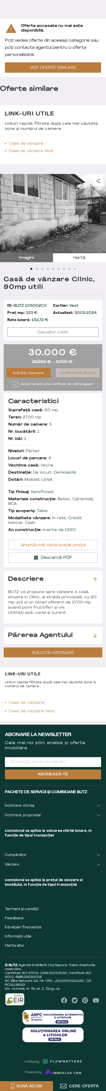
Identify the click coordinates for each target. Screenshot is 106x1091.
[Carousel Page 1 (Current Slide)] (31, 269)
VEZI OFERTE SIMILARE (53, 68)
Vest (65, 306)
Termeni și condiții (21, 909)
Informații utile (18, 936)
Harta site (14, 946)
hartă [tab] (79, 258)
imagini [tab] (26, 258)
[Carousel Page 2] (37, 269)
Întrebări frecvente (23, 927)
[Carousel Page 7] (64, 269)
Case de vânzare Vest (31, 151)
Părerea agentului (40, 635)
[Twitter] (75, 1000)
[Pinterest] (85, 1000)
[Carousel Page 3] (42, 269)
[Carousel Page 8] (69, 269)
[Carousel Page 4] (48, 269)
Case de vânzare (26, 144)
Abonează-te (53, 774)
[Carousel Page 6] (58, 269)
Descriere (26, 579)
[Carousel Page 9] (75, 269)
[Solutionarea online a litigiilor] (53, 1034)
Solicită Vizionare (28, 373)
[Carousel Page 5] (53, 269)
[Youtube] (96, 1000)
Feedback (14, 918)
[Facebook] (64, 1000)
